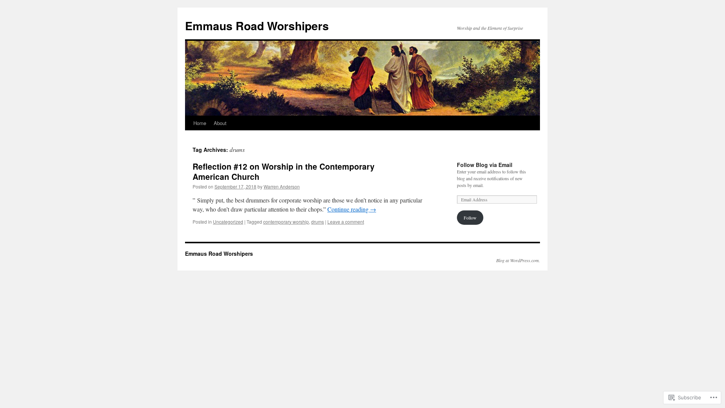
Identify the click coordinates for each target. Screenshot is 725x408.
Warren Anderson (282, 186)
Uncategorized (228, 221)
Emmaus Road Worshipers (257, 25)
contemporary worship (286, 221)
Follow (470, 218)
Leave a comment (345, 221)
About (220, 123)
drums (317, 221)
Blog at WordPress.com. (518, 260)
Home (199, 123)
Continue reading (351, 209)
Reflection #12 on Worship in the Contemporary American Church (284, 171)
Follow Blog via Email (484, 164)
